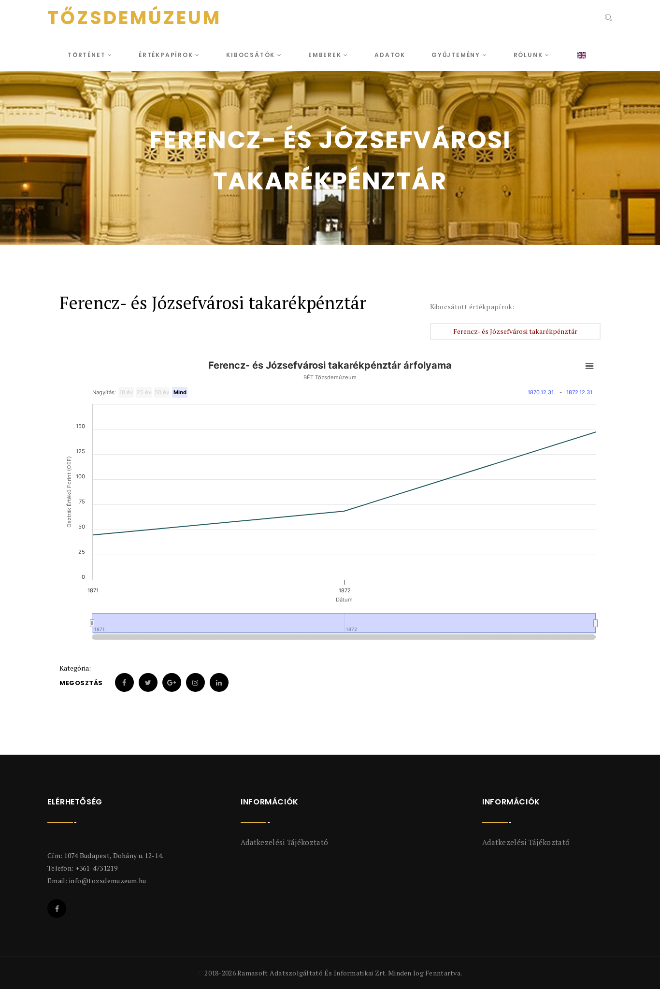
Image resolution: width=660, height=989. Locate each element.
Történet (88, 55)
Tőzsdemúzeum (134, 18)
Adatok (389, 55)
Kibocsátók (251, 55)
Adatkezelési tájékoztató (284, 842)
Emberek (326, 55)
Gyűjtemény (457, 55)
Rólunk (529, 55)
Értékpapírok (167, 55)
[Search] (608, 19)
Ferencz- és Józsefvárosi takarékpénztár (515, 331)
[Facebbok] (56, 908)
